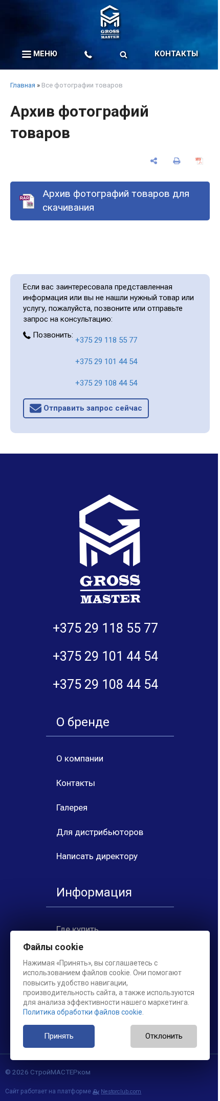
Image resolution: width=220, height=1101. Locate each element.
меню (44, 53)
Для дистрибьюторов (99, 832)
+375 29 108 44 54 (106, 383)
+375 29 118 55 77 (106, 340)
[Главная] (110, 21)
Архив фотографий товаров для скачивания (115, 200)
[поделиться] (153, 161)
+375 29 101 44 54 (106, 361)
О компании (79, 758)
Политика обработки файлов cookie (82, 1012)
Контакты (176, 53)
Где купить (77, 929)
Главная (22, 85)
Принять (59, 1036)
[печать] (176, 161)
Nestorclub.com (121, 1091)
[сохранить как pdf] (199, 161)
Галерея (71, 807)
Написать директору (97, 856)
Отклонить (164, 1036)
